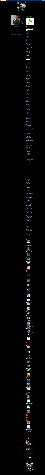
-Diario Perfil (27, 201)
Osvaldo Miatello (28, 82)
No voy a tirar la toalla (29, 261)
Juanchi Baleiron (28, 86)
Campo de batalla (28, 136)
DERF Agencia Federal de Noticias (29, 230)
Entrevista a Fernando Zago (29, 132)
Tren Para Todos (28, 101)
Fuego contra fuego (28, 133)
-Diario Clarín (27, 196)
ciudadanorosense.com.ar (30, 332)
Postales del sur (28, 187)
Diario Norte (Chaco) (28, 215)
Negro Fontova (27, 68)
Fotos (27, 41)
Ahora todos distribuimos (28, 120)
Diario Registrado (28, 231)
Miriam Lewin (27, 94)
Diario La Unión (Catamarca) (29, 212)
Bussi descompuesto (28, 124)
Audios (14, 28)
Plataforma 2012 (28, 154)
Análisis (27, 33)
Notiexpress (27, 233)
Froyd (27, 445)
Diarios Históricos (29, 302)
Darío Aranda (27, 63)
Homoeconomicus (29, 440)
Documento (27, 39)
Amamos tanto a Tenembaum (30, 403)
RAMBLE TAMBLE (29, 245)
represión (27, 56)
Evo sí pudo (27, 121)
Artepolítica (28, 292)
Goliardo (28, 345)
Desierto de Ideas (29, 328)
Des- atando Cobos (28, 126)
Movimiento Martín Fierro (30, 444)
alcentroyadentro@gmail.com (31, 13)
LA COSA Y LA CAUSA (29, 251)
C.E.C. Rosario (27, 178)
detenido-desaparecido (28, 54)
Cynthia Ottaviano (28, 66)
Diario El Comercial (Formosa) (29, 204)
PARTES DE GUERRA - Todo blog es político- (30, 278)
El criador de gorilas (29, 429)
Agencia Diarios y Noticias (29, 229)
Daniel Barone (27, 97)
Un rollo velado (28, 441)
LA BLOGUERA (28, 417)
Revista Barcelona (28, 98)
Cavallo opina (27, 117)
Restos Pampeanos (28, 44)
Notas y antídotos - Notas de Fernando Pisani (30, 326)
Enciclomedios (27, 184)
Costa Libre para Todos (28, 108)
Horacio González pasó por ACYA (29, 128)
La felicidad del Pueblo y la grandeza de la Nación (30, 356)
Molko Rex (27, 40)
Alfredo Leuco (27, 100)
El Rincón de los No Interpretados (29, 416)
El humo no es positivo (28, 125)
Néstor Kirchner (28, 48)
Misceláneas (27, 37)
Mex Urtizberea (27, 87)
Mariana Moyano (28, 64)
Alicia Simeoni (27, 113)
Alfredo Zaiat (27, 90)
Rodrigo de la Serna (28, 112)
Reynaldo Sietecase (28, 89)
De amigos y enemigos (28, 137)
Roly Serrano (27, 93)
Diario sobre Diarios (28, 183)
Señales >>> (28, 239)
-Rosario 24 (27, 227)
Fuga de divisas (28, 52)
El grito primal (28, 393)
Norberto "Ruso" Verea (28, 102)
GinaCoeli (28, 442)
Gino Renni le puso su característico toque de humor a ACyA (18, 14)
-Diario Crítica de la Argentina (29, 197)
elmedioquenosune (29, 320)
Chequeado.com (28, 179)
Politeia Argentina (29, 342)
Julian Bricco (27, 71)
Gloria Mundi (28, 446)
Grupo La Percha (29, 368)
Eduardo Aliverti (28, 70)
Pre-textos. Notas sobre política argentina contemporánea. (29, 330)
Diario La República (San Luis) (29, 211)
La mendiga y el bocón (28, 139)
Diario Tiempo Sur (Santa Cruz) (29, 220)
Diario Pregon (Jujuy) (28, 217)
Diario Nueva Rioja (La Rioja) (29, 216)
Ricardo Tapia (27, 79)
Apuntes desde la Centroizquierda (29, 283)
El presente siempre (28, 118)
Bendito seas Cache (29, 420)
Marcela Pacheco (28, 83)
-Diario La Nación (28, 200)
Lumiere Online (27, 186)
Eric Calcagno (27, 81)
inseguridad (27, 55)
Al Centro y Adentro (28, 35)
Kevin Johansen (28, 78)
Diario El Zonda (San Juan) (29, 208)
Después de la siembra (28, 122)
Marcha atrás (27, 129)
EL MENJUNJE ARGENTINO (30, 394)
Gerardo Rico (27, 104)
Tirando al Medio (29, 270)
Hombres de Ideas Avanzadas (29, 74)
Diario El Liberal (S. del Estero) (29, 205)
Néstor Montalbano (28, 109)
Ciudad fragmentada (28, 180)
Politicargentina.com (29, 443)
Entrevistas (27, 43)
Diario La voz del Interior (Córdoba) (29, 213)
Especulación (27, 51)
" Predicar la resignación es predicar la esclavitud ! (30, 431)
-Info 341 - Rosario (28, 225)
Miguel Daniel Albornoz (28, 47)
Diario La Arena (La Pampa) (29, 209)
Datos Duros (28, 378)
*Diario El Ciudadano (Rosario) (29, 193)
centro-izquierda (29, 387)
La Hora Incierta (29, 377)
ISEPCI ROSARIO (28, 153)
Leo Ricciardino (27, 105)
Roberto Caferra (28, 85)
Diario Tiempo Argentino (28, 219)
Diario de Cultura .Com (28, 182)
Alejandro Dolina (28, 67)
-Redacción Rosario (28, 226)
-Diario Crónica (27, 198)
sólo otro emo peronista (29, 358)
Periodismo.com (28, 234)
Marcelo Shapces (28, 106)
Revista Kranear (28, 190)
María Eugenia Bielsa (28, 75)
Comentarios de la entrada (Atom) (17, 34)
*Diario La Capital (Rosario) (29, 194)
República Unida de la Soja (30, 311)
